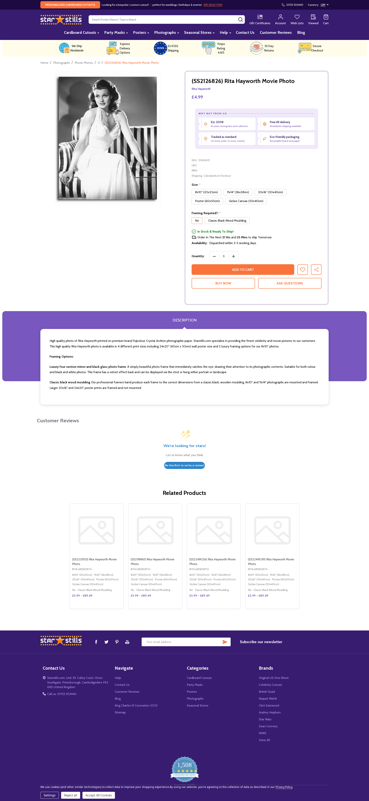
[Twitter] (106, 641)
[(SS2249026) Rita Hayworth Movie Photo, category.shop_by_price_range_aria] (213, 530)
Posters (139, 32)
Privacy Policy (284, 787)
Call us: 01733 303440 (61, 694)
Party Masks (114, 32)
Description (185, 320)
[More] (98, 33)
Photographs (165, 32)
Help (224, 32)
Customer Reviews (276, 32)
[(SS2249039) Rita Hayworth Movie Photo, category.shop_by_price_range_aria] (272, 530)
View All (264, 740)
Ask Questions (290, 283)
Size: (196, 185)
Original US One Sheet (274, 678)
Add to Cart (243, 270)
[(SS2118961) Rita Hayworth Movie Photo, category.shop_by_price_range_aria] (155, 530)
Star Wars (265, 719)
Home (44, 63)
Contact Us (245, 32)
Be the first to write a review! (184, 465)
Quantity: (198, 256)
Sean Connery (268, 726)
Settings (50, 795)
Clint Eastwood (269, 705)
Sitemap (120, 712)
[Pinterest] (117, 641)
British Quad (267, 691)
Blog (301, 32)
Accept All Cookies (99, 795)
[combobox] (167, 19)
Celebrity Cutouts (270, 685)
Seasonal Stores (198, 32)
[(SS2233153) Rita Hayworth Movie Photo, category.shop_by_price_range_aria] (96, 530)
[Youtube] (127, 641)
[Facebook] (96, 641)
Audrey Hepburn (270, 712)
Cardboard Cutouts (80, 32)
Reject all (70, 795)
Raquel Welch (268, 698)
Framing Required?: (206, 213)
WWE (262, 733)
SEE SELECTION (213, 5)
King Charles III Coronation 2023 (136, 705)
